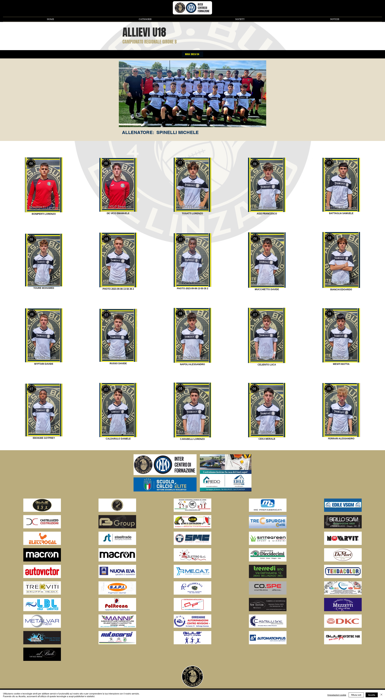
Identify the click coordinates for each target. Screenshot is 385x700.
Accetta (371, 694)
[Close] (381, 695)
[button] (145, 19)
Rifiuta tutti (356, 694)
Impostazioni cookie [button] (336, 694)
